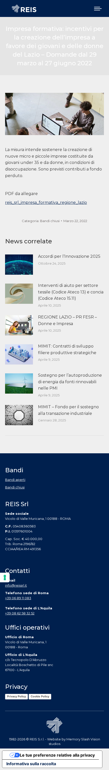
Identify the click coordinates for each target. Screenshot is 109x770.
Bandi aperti (15, 480)
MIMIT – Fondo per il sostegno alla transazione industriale (68, 410)
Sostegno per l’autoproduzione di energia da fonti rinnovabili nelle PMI (70, 382)
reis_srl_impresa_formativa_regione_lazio (46, 202)
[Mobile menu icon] (98, 8)
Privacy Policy (16, 696)
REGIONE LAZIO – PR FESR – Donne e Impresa (67, 320)
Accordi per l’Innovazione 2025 (69, 256)
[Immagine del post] (19, 264)
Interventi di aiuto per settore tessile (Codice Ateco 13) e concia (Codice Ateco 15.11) (70, 292)
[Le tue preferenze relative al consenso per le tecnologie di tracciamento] (5, 577)
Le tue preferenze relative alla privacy (57, 755)
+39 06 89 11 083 (18, 598)
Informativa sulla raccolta (31, 763)
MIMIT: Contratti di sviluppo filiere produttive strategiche (67, 349)
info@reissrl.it (16, 585)
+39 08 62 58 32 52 (19, 613)
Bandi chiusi (50, 221)
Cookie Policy (40, 696)
